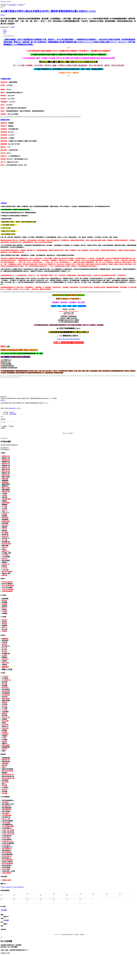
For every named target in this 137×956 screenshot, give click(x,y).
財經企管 (11, 412)
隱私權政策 (76, 934)
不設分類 (12, 27)
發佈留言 (3, 428)
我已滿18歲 (3, 953)
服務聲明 (82, 934)
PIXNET (58, 934)
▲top (2, 416)
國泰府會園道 (12, 414)
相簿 (4, 30)
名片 (4, 33)
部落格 (5, 31)
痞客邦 (11, 408)
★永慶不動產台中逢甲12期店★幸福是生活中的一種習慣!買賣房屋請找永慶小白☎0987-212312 (48, 11)
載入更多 (3, 419)
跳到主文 (3, 15)
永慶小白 (3, 400)
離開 (8, 953)
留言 (14, 408)
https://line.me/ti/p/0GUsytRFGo (68, 339)
